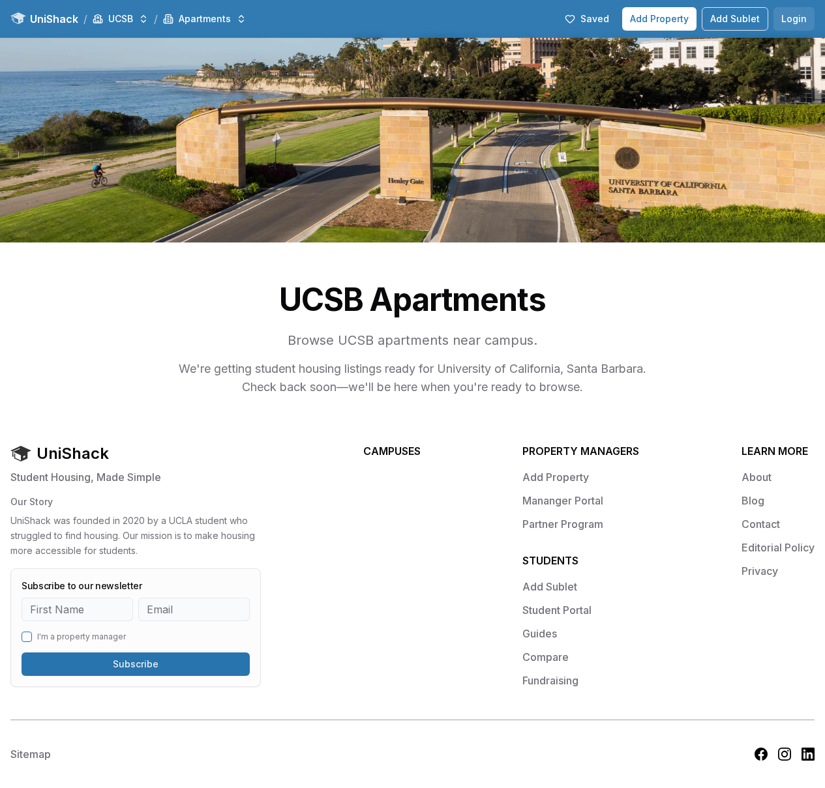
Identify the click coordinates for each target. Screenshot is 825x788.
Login (794, 18)
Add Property (659, 18)
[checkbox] (27, 637)
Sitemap (30, 754)
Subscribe (135, 663)
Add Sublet (735, 18)
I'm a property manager (81, 637)
